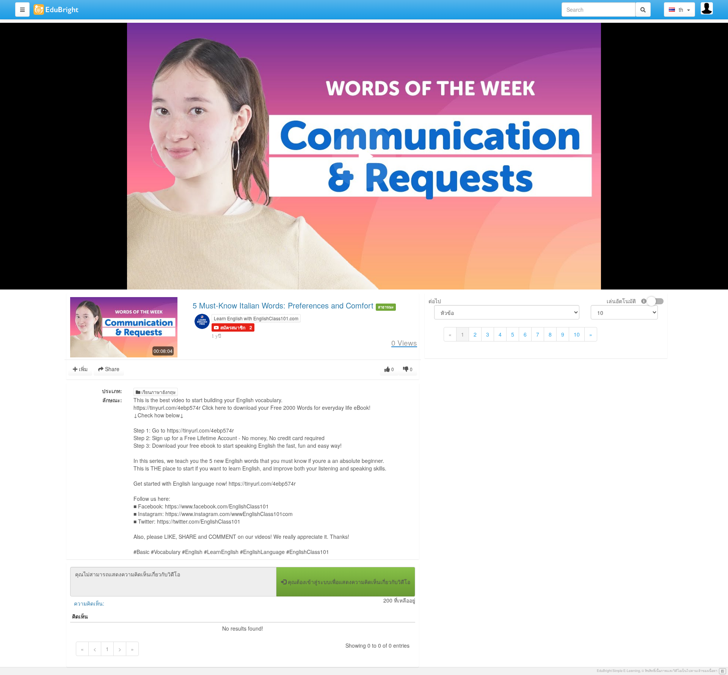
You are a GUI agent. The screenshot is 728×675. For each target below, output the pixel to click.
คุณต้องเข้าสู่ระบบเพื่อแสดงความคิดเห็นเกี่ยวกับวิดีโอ (348, 581)
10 (577, 334)
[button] (230, 327)
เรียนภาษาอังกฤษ (158, 392)
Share (111, 369)
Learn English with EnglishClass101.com (256, 318)
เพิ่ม (82, 369)
